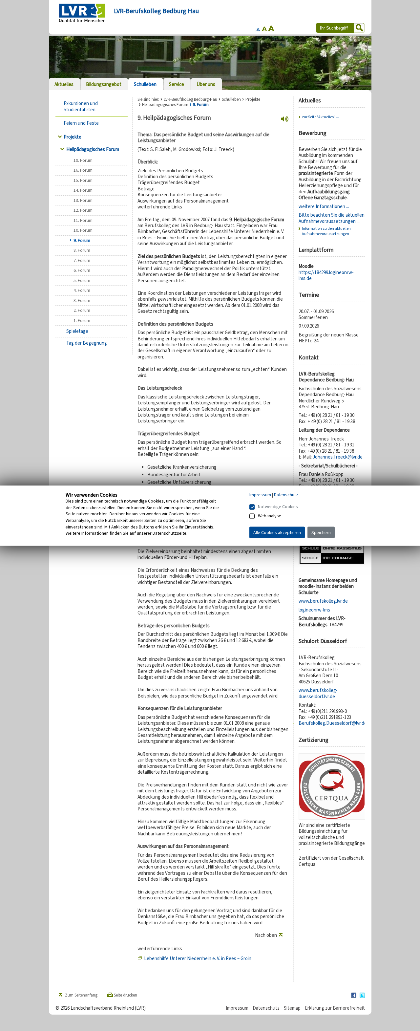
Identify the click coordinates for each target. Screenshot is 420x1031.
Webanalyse (269, 515)
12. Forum (83, 210)
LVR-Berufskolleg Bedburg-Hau (190, 99)
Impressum (237, 1008)
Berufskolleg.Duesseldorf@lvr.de (333, 723)
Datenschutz (266, 1008)
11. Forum (83, 220)
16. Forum (83, 170)
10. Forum (83, 230)
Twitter (363, 996)
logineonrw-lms (314, 610)
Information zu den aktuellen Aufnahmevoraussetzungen (326, 231)
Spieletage (77, 331)
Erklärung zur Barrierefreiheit (335, 1008)
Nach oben (266, 935)
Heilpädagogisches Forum (92, 149)
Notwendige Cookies (278, 506)
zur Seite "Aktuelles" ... (320, 116)
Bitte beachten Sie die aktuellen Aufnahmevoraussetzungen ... (332, 218)
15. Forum (83, 180)
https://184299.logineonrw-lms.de (326, 275)
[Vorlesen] (284, 119)
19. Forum (83, 160)
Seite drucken (125, 995)
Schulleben (231, 99)
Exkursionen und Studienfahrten (81, 106)
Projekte (72, 137)
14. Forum (83, 190)
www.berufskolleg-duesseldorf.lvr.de (318, 693)
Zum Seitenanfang (81, 995)
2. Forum (82, 310)
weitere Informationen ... (324, 206)
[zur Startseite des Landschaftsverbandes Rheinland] (82, 13)
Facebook (354, 996)
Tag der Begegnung (86, 343)
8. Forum (82, 250)
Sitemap (292, 1008)
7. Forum (82, 260)
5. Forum (82, 280)
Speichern (321, 532)
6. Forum (82, 270)
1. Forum (82, 320)
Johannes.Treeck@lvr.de (338, 457)
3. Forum (82, 300)
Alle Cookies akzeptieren (277, 532)
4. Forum (82, 290)
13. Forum (83, 200)
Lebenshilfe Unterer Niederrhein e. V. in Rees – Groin (197, 958)
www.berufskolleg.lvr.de (323, 601)
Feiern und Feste (81, 123)
